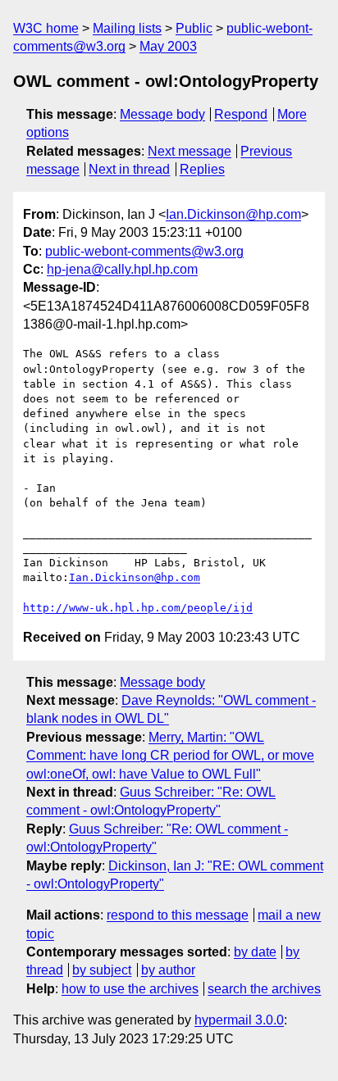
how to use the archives (130, 989)
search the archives (264, 989)
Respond (240, 114)
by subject (101, 970)
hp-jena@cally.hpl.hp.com (122, 269)
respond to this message (178, 915)
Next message (189, 151)
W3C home (46, 28)
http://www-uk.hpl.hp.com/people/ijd (138, 608)
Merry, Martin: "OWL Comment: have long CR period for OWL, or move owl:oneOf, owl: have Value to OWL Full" (170, 755)
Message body (162, 114)
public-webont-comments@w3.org (144, 251)
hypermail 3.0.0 (239, 1020)
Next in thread (129, 169)
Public (194, 28)
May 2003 (168, 46)
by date (255, 952)
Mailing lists (127, 28)
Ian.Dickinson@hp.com (233, 214)
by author (168, 970)
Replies (202, 169)
